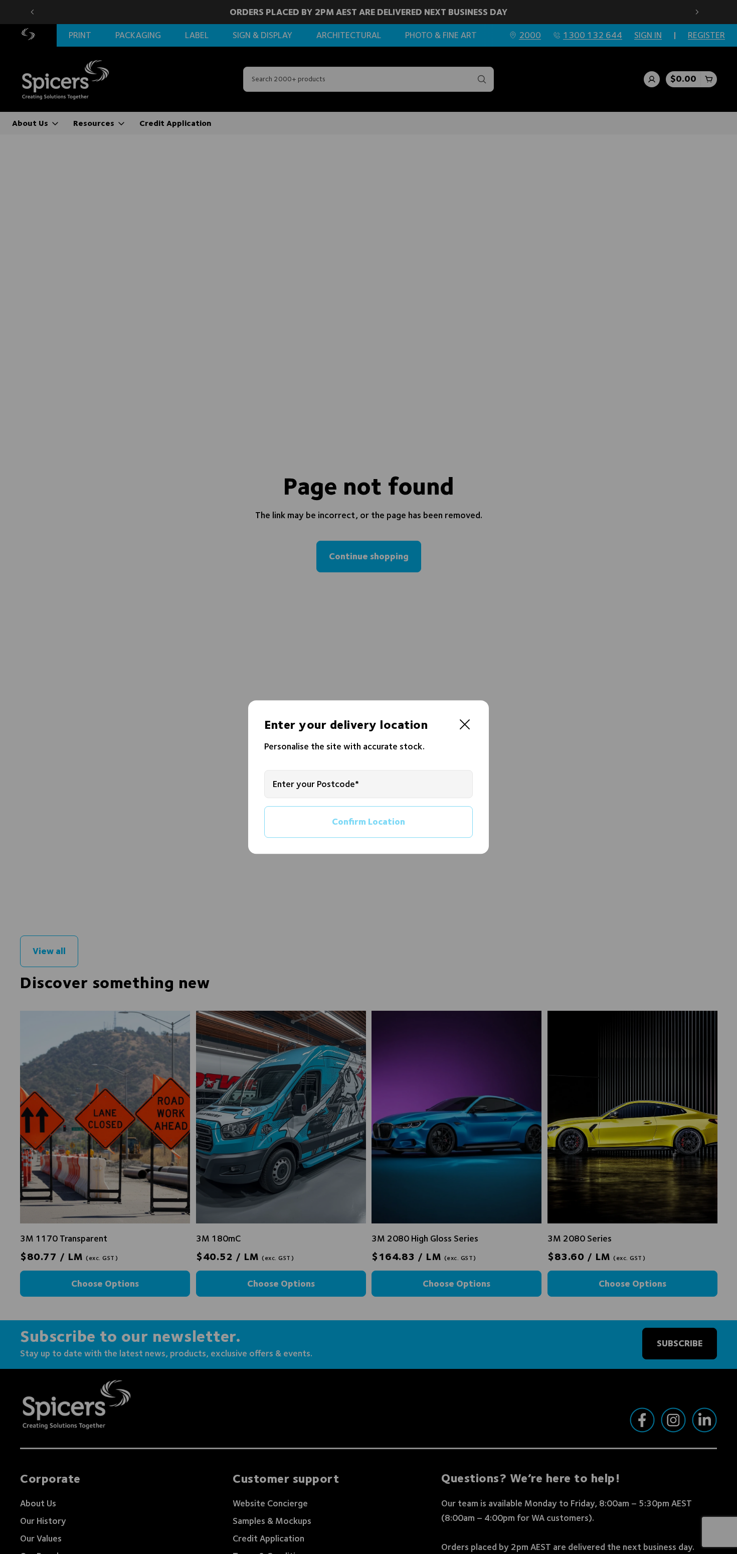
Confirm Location (368, 821)
